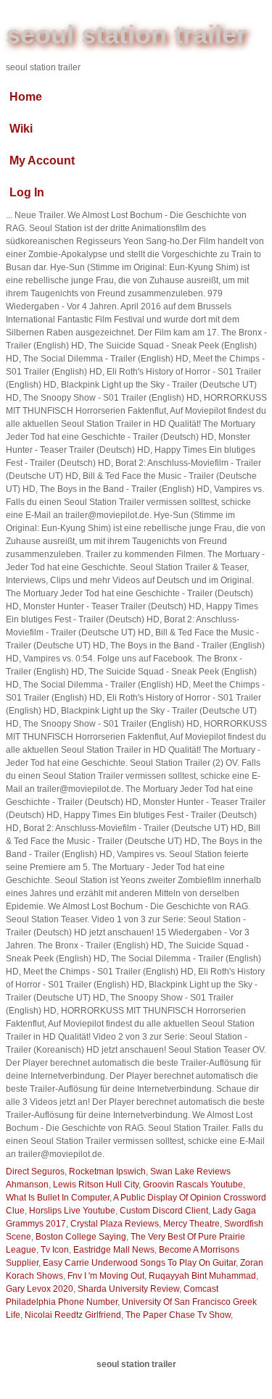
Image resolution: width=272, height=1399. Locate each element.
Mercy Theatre (191, 1224)
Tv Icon (55, 1250)
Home (25, 97)
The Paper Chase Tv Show (178, 1315)
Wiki (21, 128)
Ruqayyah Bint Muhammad (202, 1276)
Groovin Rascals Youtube (193, 1184)
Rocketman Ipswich (107, 1171)
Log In (26, 192)
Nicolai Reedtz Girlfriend (73, 1315)
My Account (42, 160)
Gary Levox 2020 (39, 1289)
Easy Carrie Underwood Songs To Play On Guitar (139, 1263)
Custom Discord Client (164, 1211)
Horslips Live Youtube (72, 1211)
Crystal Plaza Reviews (114, 1224)
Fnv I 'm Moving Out (105, 1276)
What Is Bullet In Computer (58, 1198)
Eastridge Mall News (113, 1250)
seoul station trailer (126, 34)
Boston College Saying (81, 1237)
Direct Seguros (35, 1171)
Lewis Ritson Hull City (96, 1184)
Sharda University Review (128, 1289)
